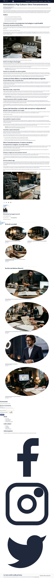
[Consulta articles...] (13, 1)
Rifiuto (45, 575)
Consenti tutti (41, 575)
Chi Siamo (6, 425)
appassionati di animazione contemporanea (10, 161)
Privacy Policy (7, 427)
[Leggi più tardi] (11, 202)
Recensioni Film (41, 1)
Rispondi (2, 414)
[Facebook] (27, 480)
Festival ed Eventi (7, 420)
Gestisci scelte (48, 575)
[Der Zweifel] (8, 1)
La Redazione (7, 426)
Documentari (7, 418)
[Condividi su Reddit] (8, 202)
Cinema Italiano (28, 1)
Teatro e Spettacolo (8, 419)
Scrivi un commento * (3, 410)
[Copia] (6, 202)
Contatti (45, 1)
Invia (1, 224)
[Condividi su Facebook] (4, 202)
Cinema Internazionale (34, 1)
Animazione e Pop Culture (7, 6)
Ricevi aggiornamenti (14, 217)
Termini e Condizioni (8, 428)
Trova (49, 1)
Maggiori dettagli (37, 576)
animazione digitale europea (32, 105)
